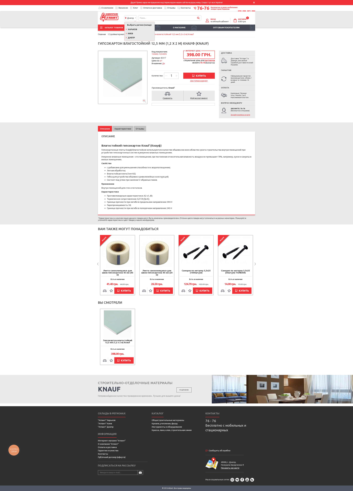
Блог (135, 8)
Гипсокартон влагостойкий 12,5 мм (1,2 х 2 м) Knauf (117, 341)
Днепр (130, 18)
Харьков (132, 29)
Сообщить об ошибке (219, 450)
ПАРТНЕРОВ (209, 60)
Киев (130, 33)
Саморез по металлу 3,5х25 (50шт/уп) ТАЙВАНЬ (196, 271)
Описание (105, 129)
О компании (107, 8)
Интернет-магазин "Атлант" (112, 440)
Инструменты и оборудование (167, 427)
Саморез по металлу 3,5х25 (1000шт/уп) (156, 271)
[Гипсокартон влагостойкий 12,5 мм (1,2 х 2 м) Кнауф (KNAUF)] (123, 77)
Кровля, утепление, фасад (165, 423)
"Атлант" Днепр (105, 427)
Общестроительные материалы (168, 420)
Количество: (157, 76)
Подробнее (184, 390)
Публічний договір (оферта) (111, 457)
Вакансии (123, 8)
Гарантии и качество (108, 450)
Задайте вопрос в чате (240, 115)
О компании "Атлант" (108, 444)
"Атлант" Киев (105, 423)
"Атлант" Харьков (106, 420)
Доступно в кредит (199, 81)
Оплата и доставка (152, 8)
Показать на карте (230, 468)
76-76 (203, 8)
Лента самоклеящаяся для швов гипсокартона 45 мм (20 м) (117, 272)
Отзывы (171, 8)
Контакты (186, 8)
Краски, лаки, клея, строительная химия (172, 430)
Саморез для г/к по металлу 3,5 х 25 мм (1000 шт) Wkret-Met (235, 272)
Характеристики (122, 129)
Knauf (172, 88)
